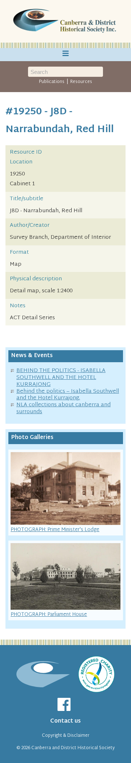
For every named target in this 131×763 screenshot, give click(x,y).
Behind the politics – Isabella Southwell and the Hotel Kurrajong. (67, 395)
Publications (51, 82)
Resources (81, 82)
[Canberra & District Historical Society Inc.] (65, 21)
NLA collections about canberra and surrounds (63, 408)
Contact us (65, 721)
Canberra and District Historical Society (73, 748)
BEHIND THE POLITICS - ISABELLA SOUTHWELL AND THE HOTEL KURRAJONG (61, 378)
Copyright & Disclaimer (66, 736)
